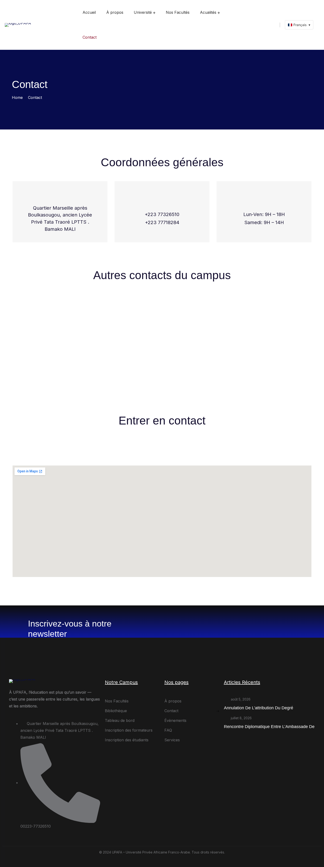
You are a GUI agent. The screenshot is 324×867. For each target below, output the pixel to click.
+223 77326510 (162, 214)
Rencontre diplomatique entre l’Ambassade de (269, 726)
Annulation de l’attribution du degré (258, 708)
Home (17, 97)
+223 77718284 (162, 222)
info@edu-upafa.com (47, 372)
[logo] (18, 24)
